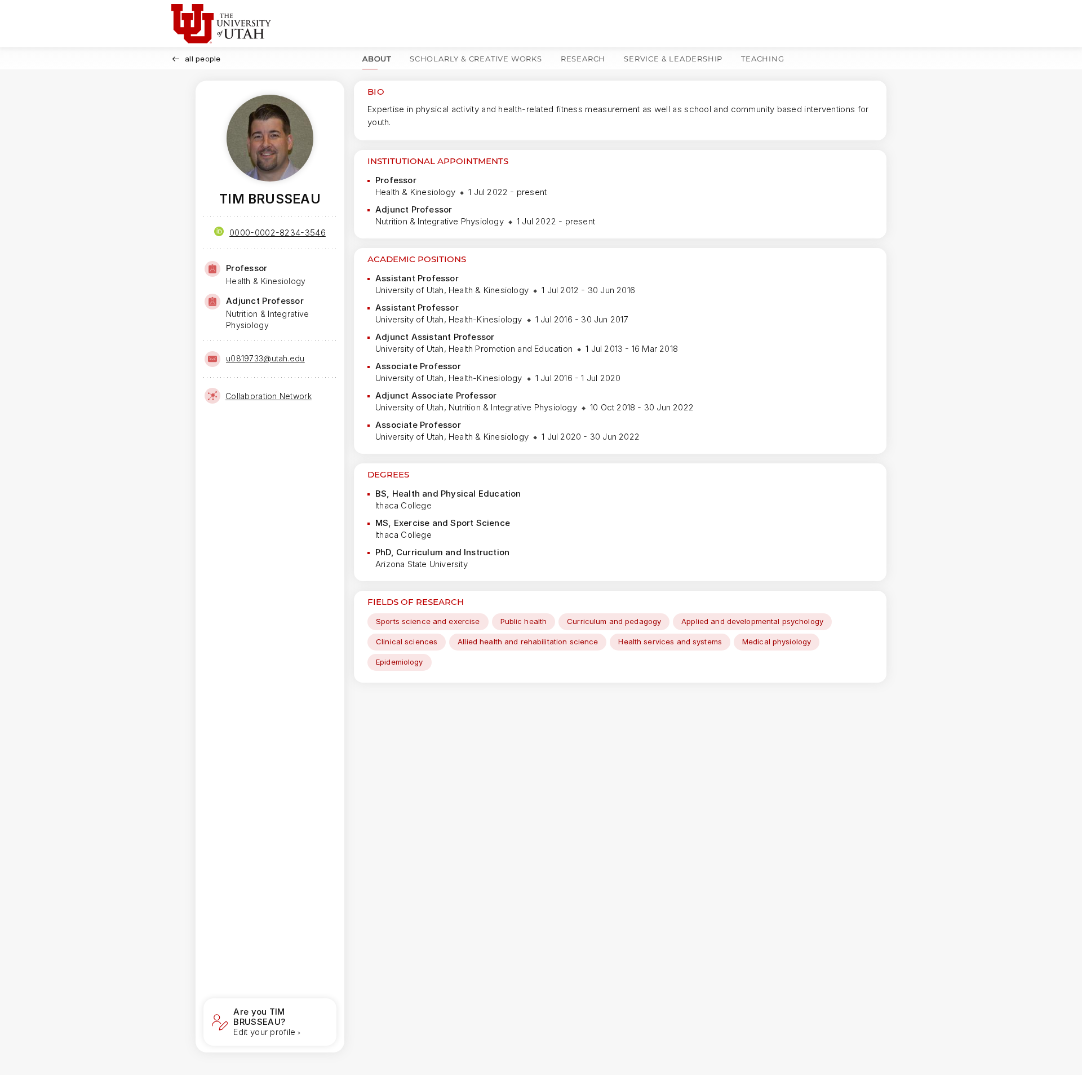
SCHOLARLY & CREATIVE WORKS (476, 58)
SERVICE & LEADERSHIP (673, 58)
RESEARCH (583, 58)
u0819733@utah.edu (265, 358)
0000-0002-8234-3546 (277, 232)
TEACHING (762, 58)
